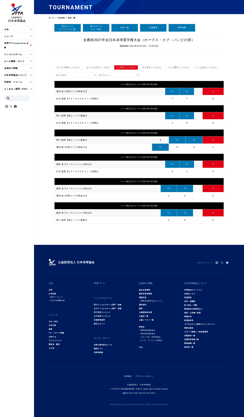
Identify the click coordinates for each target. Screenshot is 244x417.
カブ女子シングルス (151, 67)
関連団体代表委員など (193, 309)
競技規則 (142, 305)
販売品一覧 (188, 347)
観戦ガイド (98, 349)
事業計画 (188, 317)
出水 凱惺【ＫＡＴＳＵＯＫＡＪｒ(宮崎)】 (77, 98)
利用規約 (128, 376)
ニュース (8, 36)
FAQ (141, 347)
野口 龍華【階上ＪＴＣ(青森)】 (72, 115)
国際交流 (142, 297)
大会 (6, 29)
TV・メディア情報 (56, 333)
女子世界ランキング (102, 316)
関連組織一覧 (189, 343)
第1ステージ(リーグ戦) (96, 27)
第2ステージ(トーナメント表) (67, 27)
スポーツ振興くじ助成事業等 (196, 332)
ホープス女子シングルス (98, 67)
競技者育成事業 (145, 294)
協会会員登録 (144, 290)
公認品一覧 (143, 316)
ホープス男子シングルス (68, 67)
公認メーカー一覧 (146, 320)
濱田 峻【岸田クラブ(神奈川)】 (72, 91)
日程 (50, 290)
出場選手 (153, 27)
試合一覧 (124, 27)
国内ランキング (56, 297)
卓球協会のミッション (193, 290)
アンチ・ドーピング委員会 (151, 340)
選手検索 (182, 27)
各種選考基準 (99, 320)
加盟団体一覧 (189, 336)
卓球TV (16, 45)
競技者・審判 (54, 344)
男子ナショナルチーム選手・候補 (107, 305)
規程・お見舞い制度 (192, 313)
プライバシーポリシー (144, 376)
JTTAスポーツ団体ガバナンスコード (199, 324)
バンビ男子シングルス (178, 67)
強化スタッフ (99, 324)
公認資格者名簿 (145, 312)
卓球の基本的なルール (103, 345)
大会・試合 (53, 321)
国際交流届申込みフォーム (151, 301)
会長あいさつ (189, 294)
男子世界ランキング (102, 312)
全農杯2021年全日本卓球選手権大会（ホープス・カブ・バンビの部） (139, 40)
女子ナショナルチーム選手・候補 (107, 308)
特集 (50, 329)
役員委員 (188, 297)
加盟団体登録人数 (191, 339)
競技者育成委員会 (147, 334)
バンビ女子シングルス (206, 67)
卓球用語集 (98, 352)
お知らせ (52, 337)
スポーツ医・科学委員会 (150, 337)
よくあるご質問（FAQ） (16, 89)
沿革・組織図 (189, 301)
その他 (51, 348)
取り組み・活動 (190, 305)
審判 (141, 308)
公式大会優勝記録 (57, 300)
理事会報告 (188, 328)
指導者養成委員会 (147, 330)
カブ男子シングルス (126, 67)
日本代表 (52, 325)
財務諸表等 (188, 320)
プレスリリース (55, 341)
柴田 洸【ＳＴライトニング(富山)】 (74, 164)
